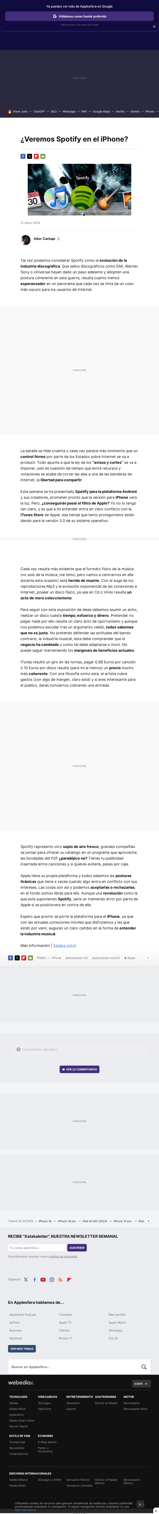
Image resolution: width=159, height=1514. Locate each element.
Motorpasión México (132, 1481)
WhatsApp (116, 1330)
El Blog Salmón (47, 1442)
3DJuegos (44, 1403)
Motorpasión (132, 1403)
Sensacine (73, 1403)
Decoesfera (16, 1448)
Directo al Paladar (106, 1403)
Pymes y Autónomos (45, 1449)
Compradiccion (18, 1453)
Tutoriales (65, 1314)
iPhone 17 (65, 1338)
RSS (60, 1279)
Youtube (43, 1279)
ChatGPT (39, 111)
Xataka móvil (64, 945)
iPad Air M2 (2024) (95, 1221)
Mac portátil (117, 1314)
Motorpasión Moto (136, 1408)
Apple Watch (117, 1322)
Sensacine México (78, 1479)
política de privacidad (63, 1256)
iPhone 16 (45, 1221)
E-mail (42, 156)
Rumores (15, 1330)
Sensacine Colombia (79, 1485)
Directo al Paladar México (106, 1481)
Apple (131, 958)
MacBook (15, 1338)
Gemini (135, 111)
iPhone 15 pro (123, 1221)
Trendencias (17, 1442)
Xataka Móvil (17, 1408)
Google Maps (101, 111)
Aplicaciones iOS (76, 958)
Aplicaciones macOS (106, 958)
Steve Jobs (20, 111)
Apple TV (65, 1322)
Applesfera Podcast (22, 1314)
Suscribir (77, 1247)
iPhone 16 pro (67, 1221)
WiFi (84, 111)
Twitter (29, 156)
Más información (25, 1510)
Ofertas (64, 1330)
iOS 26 (113, 1338)
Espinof (71, 1408)
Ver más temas (22, 1348)
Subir (138, 1383)
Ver (81, 1069)
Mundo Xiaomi (18, 1426)
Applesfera (16, 1414)
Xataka (13, 1403)
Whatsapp (69, 111)
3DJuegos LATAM (49, 1479)
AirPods (14, 1322)
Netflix (120, 111)
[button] (47, 238)
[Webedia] (21, 1382)
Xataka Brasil (17, 1485)
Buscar (144, 1367)
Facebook (22, 156)
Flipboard (36, 156)
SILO (54, 111)
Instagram (51, 1279)
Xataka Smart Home (22, 1420)
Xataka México (18, 1479)
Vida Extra (44, 1408)
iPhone (150, 111)
